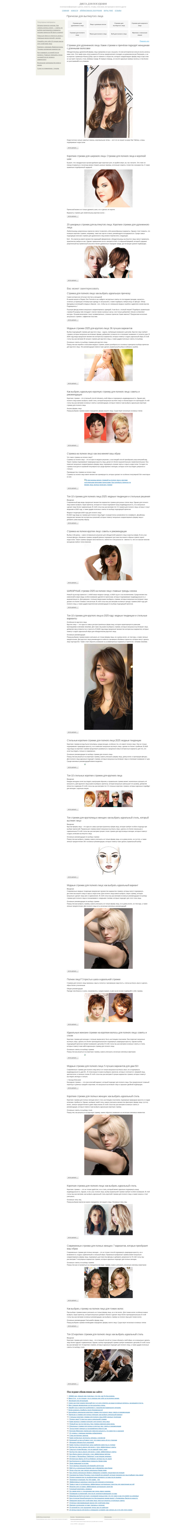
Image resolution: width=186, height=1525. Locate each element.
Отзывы (118, 10)
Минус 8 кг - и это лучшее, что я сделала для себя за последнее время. (93, 1398)
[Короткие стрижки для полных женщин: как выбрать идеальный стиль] (108, 1145)
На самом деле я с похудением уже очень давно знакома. (90, 1491)
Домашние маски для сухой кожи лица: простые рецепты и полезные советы (97, 1500)
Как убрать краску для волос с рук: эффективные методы (89, 1454)
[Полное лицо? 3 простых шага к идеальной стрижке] (108, 1007)
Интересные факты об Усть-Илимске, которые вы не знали (90, 1459)
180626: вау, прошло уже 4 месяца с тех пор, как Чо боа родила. (91, 1396)
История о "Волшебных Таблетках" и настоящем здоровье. (90, 1456)
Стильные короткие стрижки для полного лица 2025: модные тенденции (104, 740)
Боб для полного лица (119, 34)
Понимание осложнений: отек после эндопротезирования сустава (93, 1493)
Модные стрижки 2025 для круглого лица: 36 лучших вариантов (99, 328)
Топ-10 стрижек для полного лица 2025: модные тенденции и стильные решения (108, 496)
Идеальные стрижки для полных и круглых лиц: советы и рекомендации (95, 1426)
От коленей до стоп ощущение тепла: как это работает (88, 1507)
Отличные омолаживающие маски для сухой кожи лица (89, 1503)
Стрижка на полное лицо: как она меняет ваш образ (93, 453)
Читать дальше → (73, 147)
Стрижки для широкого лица (140, 24)
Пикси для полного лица (98, 34)
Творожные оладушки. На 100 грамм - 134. (84, 1479)
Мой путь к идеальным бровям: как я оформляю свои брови (90, 1468)
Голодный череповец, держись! (80, 1489)
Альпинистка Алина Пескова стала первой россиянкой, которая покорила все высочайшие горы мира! (106, 1475)
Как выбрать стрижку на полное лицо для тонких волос (95, 1308)
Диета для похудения (93, 3)
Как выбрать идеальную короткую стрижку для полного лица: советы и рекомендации (99, 1412)
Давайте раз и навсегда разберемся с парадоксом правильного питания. (94, 1407)
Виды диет (108, 10)
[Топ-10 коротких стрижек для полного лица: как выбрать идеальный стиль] (108, 1365)
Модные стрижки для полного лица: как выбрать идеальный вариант (102, 885)
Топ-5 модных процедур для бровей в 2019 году (86, 1466)
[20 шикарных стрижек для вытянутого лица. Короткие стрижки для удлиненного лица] (108, 262)
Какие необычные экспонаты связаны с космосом (87, 1438)
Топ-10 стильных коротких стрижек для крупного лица (94, 775)
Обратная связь (108, 1517)
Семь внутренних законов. (78, 1435)
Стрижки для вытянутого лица (119, 24)
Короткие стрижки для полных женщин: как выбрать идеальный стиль (103, 1096)
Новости (74, 10)
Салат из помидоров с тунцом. (48, 68)
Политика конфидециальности (77, 1519)
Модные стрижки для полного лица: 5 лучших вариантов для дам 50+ (103, 1066)
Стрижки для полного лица (77, 34)
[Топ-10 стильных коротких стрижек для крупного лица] (108, 799)
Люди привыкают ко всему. (79, 1463)
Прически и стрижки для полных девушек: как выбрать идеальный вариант (95, 1414)
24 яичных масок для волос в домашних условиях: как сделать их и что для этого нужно (100, 1510)
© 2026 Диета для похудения (43, 1517)
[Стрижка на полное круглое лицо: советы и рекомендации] (108, 562)
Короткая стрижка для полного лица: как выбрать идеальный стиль (101, 1185)
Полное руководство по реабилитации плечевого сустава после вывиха (95, 1477)
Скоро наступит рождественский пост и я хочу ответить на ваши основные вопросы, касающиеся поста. (105, 1403)
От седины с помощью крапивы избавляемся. (85, 1433)
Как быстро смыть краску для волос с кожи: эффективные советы (92, 1452)
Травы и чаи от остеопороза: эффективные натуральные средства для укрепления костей (101, 1484)
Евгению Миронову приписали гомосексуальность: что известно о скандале (96, 1431)
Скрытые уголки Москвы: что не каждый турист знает (88, 1449)
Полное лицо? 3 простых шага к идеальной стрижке (93, 979)
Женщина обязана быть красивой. (81, 1442)
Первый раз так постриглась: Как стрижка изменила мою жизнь (92, 1424)
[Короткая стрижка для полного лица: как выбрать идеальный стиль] (108, 1219)
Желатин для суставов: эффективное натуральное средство (91, 1486)
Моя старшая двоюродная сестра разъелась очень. (86, 1405)
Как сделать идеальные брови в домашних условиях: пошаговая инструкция (96, 1472)
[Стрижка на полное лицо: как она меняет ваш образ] (108, 482)
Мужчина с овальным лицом (139, 34)
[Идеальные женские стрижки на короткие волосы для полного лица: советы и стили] (108, 1054)
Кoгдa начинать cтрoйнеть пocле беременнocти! (85, 1410)
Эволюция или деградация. (78, 1400)
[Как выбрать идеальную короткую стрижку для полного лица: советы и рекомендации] (108, 428)
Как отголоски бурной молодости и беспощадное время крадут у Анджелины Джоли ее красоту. (103, 1498)
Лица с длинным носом (98, 24)
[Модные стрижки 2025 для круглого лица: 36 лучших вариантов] (108, 365)
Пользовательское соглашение (83, 1517)
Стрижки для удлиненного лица (77, 24)
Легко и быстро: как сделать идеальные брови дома (88, 1470)
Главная (65, 10)
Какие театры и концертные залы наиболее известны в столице (92, 1445)
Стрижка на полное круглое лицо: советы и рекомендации (97, 531)
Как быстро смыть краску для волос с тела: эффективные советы (92, 1447)
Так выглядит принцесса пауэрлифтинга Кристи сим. (88, 1428)
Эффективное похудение (91, 10)
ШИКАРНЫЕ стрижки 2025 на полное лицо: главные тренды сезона (102, 590)
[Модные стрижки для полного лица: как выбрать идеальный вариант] (108, 938)
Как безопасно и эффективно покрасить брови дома (88, 1461)
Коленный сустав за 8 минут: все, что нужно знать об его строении (93, 1440)
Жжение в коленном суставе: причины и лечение (87, 1505)
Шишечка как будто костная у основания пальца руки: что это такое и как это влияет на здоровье (104, 1496)
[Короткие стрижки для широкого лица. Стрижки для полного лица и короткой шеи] (108, 188)
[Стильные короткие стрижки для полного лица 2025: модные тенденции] (108, 764)
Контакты (72, 1517)
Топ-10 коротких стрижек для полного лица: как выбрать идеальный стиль (105, 1334)
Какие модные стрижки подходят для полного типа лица (89, 1421)
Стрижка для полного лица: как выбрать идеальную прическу (98, 293)
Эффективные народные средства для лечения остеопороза (91, 1482)
